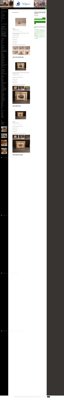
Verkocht (13, 28)
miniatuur (36, 35)
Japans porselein (2, 69)
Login (1, 121)
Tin (1, 109)
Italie (1, 68)
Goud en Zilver (14, 72)
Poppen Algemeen (3, 93)
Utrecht (2, 111)
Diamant (40, 31)
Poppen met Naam (3, 94)
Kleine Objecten (18, 72)
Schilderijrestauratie (3, 99)
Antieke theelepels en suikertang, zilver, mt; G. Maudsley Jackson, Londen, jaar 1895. (4, 36)
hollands (35, 33)
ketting (44, 33)
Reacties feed (2, 123)
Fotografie (2, 58)
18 (36, 21)
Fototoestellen (2, 60)
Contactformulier (16, 8)
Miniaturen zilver (2, 85)
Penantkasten (2, 91)
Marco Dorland (20, 75)
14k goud (36, 29)
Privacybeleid (39, 8)
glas (39, 32)
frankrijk (37, 32)
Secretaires (2, 101)
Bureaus (2, 44)
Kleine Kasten (2, 75)
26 (38, 22)
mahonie (42, 34)
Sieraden (2, 102)
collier (38, 31)
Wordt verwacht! (3, 15)
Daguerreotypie (2, 47)
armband (42, 29)
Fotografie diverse (3, 59)
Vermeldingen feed (3, 122)
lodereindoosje (38, 34)
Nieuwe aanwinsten (29, 8)
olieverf (38, 35)
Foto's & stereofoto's (3, 57)
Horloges (2, 66)
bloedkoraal (41, 30)
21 (41, 21)
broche (44, 30)
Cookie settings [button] (44, 396)
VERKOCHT (15, 29)
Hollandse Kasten (2, 65)
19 (38, 21)
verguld (35, 38)
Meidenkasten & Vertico (3, 83)
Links (25, 8)
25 (36, 22)
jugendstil (42, 33)
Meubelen (2, 84)
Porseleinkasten (2, 95)
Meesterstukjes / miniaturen (3, 82)
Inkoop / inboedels (3, 18)
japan (40, 33)
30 (44, 22)
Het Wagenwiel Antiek (4, 8)
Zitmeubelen (2, 116)
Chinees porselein (3, 45)
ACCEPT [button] (48, 396)
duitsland (42, 31)
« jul (34, 24)
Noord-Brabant (2, 86)
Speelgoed (2, 103)
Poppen (2, 92)
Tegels (1, 108)
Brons (1, 43)
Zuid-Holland (2, 117)
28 (41, 22)
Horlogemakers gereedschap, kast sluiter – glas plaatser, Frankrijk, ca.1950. (4, 33)
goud (40, 32)
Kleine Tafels (2, 77)
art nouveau (35, 30)
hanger (42, 32)
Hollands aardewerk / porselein (4, 64)
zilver (37, 38)
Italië (39, 33)
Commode (2, 46)
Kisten (1, 74)
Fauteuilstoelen (2, 56)
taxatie (1, 107)
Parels (42, 35)
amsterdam (39, 29)
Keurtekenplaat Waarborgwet (4, 73)
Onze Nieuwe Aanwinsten (23, 72)
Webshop (43, 8)
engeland (44, 31)
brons (35, 31)
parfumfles (44, 35)
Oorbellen (40, 35)
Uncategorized (2, 110)
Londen (40, 34)
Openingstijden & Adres (34, 8)
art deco (44, 29)
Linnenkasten (2, 81)
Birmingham (38, 30)
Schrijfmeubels (2, 100)
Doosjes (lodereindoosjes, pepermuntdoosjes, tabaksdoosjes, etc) (4, 51)
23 (44, 21)
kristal (35, 34)
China (36, 31)
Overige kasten (2, 90)
